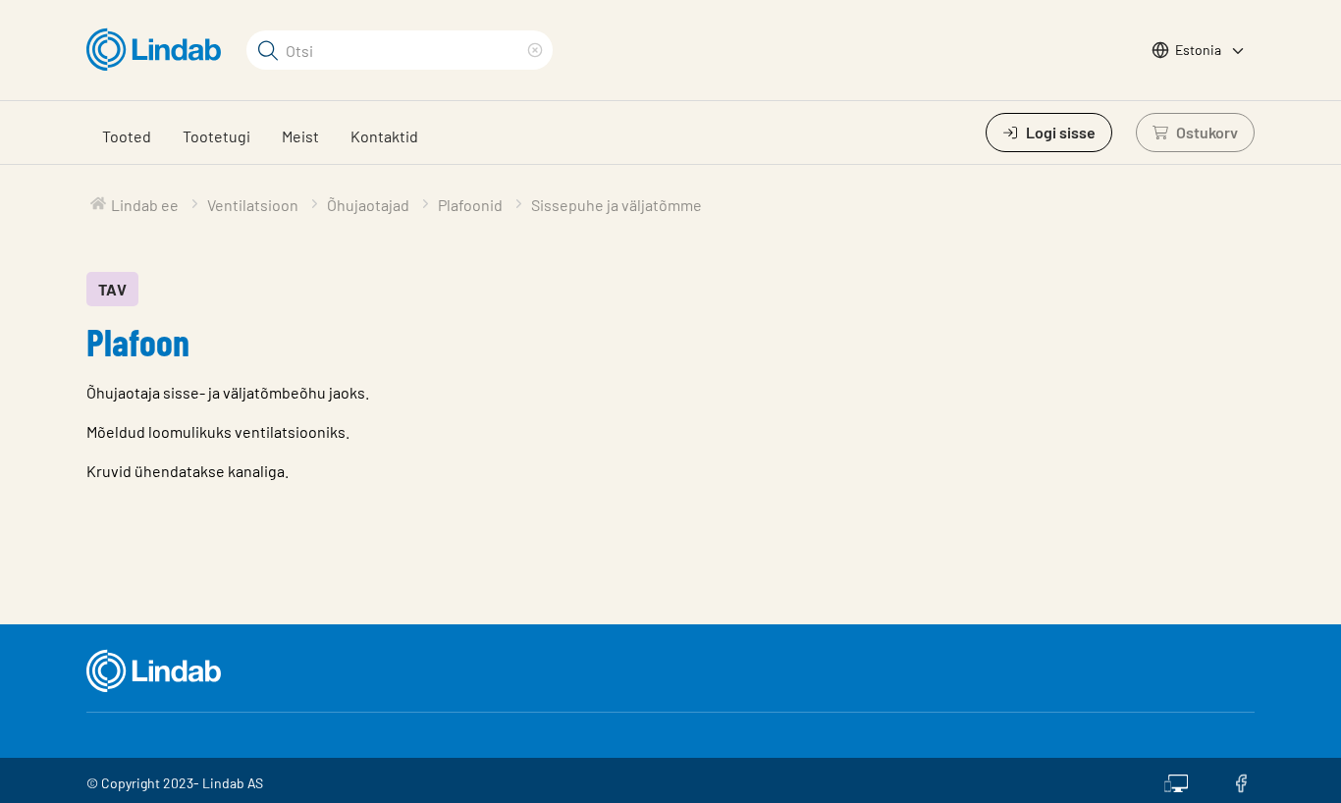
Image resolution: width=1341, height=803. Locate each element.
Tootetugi (216, 136)
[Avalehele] (158, 50)
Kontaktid (384, 136)
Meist (300, 136)
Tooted (126, 136)
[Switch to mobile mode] (1176, 780)
